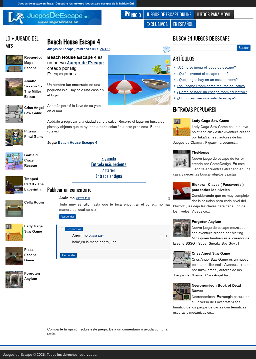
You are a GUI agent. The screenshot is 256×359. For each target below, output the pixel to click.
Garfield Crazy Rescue (31, 160)
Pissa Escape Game (30, 255)
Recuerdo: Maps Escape (33, 62)
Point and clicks (87, 49)
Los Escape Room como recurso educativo (211, 86)
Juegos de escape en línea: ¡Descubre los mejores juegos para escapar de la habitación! (76, 3)
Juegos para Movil (214, 14)
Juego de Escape (85, 62)
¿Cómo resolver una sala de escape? (206, 98)
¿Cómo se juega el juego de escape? (206, 67)
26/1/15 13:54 (96, 236)
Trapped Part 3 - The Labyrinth (34, 184)
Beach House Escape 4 (73, 41)
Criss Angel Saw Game (211, 253)
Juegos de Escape (60, 49)
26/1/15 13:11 (83, 198)
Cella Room (34, 202)
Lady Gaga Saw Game (210, 121)
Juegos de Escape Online (168, 14)
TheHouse (200, 152)
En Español (183, 24)
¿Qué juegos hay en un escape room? (207, 80)
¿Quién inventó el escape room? (202, 74)
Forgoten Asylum (206, 222)
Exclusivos (157, 24)
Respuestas (73, 229)
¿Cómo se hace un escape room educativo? (212, 92)
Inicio (9, 3)
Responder (67, 216)
